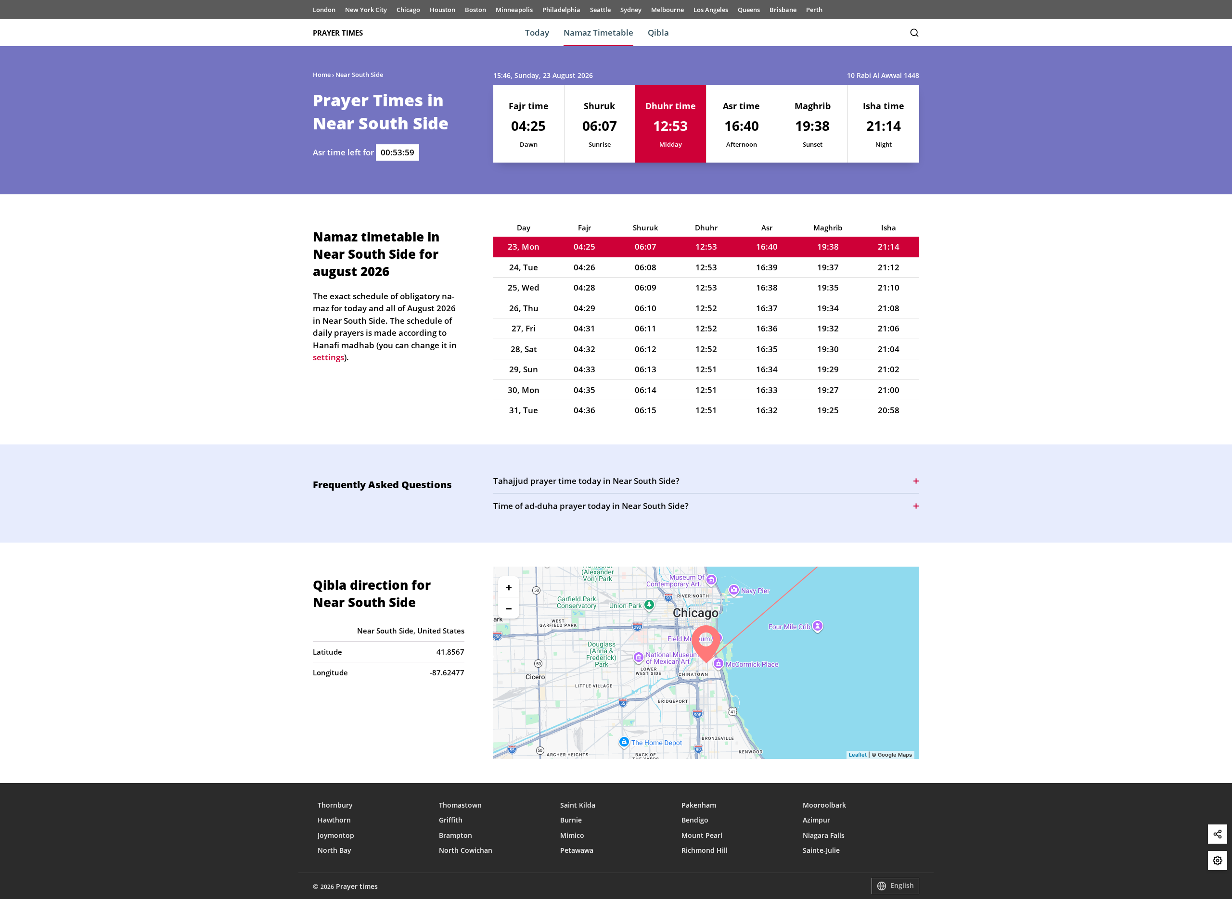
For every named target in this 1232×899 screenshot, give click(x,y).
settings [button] (328, 357)
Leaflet (858, 754)
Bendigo (694, 819)
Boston (475, 9)
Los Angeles (710, 9)
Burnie (571, 819)
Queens (749, 9)
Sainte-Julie (821, 850)
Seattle (600, 9)
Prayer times (338, 33)
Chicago (408, 9)
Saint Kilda (577, 805)
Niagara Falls (824, 835)
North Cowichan (465, 850)
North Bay (334, 850)
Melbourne (667, 9)
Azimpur (816, 819)
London (324, 9)
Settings (1217, 860)
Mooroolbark (824, 805)
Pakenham (698, 805)
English (902, 885)
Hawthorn (334, 819)
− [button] (509, 608)
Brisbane (783, 9)
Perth (814, 9)
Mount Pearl (701, 835)
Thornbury (335, 805)
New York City (366, 9)
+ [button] (509, 587)
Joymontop (336, 835)
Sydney (631, 9)
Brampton (455, 835)
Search (914, 33)
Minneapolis (514, 9)
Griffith (450, 819)
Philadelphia (561, 9)
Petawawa (576, 850)
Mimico (572, 835)
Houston (442, 9)
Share (1217, 834)
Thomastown (460, 805)
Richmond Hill (704, 850)
